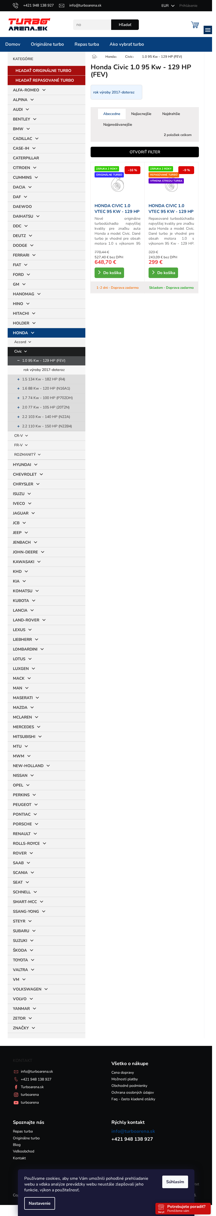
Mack (18, 678)
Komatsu (22, 591)
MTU (17, 746)
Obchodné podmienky (129, 1085)
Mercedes (23, 727)
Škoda (20, 950)
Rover (20, 853)
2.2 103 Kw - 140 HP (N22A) (46, 416)
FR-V (19, 445)
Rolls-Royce (26, 843)
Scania (20, 872)
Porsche (22, 824)
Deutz (19, 235)
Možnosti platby (124, 1079)
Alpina (20, 99)
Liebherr (22, 639)
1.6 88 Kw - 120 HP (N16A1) (46, 388)
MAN (17, 688)
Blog (17, 1144)
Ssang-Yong (26, 911)
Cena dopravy (122, 1072)
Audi (18, 109)
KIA (16, 581)
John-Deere (25, 552)
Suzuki (20, 940)
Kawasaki (23, 561)
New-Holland (28, 765)
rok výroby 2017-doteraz (44, 369)
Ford (18, 274)
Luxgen (21, 668)
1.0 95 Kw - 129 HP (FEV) (43, 360)
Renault (22, 833)
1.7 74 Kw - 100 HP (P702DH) (47, 397)
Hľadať (125, 24)
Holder (21, 323)
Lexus (19, 629)
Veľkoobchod (23, 1151)
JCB (16, 523)
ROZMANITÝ (25, 454)
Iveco (19, 503)
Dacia (19, 187)
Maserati (23, 697)
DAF (17, 197)
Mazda (20, 707)
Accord (20, 341)
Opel (18, 785)
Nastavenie (40, 1203)
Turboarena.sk (32, 1086)
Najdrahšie (171, 113)
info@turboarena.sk (37, 1071)
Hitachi (21, 313)
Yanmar (21, 1008)
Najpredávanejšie (117, 124)
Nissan (20, 775)
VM (16, 979)
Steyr (19, 921)
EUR (165, 5)
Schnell (22, 892)
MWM (18, 756)
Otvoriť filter (145, 152)
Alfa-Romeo (26, 90)
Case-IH (21, 148)
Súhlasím (175, 1182)
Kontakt (19, 1158)
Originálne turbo (26, 1138)
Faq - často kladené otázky (133, 1099)
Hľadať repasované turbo (45, 80)
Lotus (19, 659)
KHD (17, 571)
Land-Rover (26, 620)
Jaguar (20, 513)
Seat (18, 882)
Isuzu (18, 493)
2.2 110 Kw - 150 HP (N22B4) (47, 426)
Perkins (21, 795)
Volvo (20, 999)
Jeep (17, 532)
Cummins (22, 177)
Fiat (17, 265)
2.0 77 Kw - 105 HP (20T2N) (46, 407)
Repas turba (23, 1131)
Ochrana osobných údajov (132, 1092)
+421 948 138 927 (36, 1079)
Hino (18, 303)
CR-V (19, 435)
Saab (18, 863)
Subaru (21, 931)
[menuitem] (13, 44)
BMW (18, 129)
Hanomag (23, 294)
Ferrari (21, 255)
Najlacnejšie (141, 113)
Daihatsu (23, 216)
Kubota (21, 600)
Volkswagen (27, 989)
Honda (20, 333)
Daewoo (22, 206)
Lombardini (25, 649)
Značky (21, 1028)
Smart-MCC (25, 901)
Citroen (21, 167)
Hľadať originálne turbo (43, 70)
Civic (18, 351)
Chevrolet (25, 474)
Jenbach (22, 542)
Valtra (20, 969)
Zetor (19, 1018)
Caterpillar (26, 158)
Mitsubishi (24, 736)
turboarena (30, 1094)
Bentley (21, 119)
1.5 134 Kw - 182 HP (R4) (43, 379)
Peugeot (22, 804)
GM (16, 284)
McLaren (22, 717)
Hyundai (22, 464)
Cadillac (22, 138)
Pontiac (22, 814)
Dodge (20, 245)
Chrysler (23, 484)
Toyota (20, 960)
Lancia (20, 610)
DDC (17, 226)
